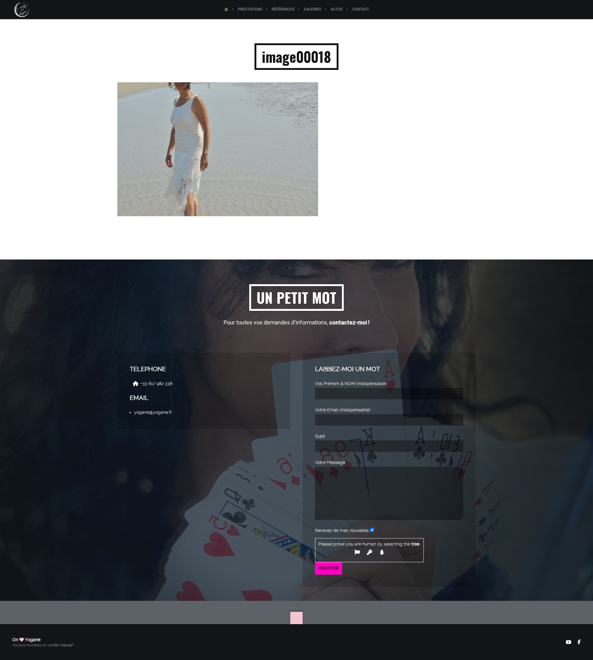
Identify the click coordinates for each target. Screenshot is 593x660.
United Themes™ (61, 645)
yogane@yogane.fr (153, 412)
